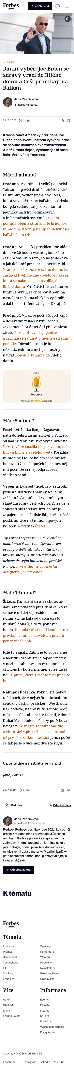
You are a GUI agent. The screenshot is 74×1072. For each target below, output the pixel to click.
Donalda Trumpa (29, 355)
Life (5, 968)
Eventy (44, 999)
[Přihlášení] (58, 6)
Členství (45, 1005)
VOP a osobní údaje (52, 1026)
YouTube (58, 1062)
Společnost (10, 957)
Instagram (30, 1062)
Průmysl (8, 951)
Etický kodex (47, 1032)
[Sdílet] (63, 120)
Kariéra (44, 1015)
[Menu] (67, 6)
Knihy (6, 1010)
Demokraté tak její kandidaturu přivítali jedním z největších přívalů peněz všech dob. (36, 635)
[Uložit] (69, 120)
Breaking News (49, 973)
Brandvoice (47, 978)
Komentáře (47, 951)
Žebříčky (8, 978)
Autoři (6, 999)
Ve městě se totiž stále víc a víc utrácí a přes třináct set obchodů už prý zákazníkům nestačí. (35, 732)
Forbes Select (11, 1015)
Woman (45, 957)
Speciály (45, 946)
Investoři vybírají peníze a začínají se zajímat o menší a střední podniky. (35, 338)
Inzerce (44, 1010)
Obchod (8, 1005)
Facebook (9, 1062)
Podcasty (46, 962)
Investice (8, 946)
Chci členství (40, 6)
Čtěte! (40, 526)
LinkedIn (44, 1062)
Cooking (8, 973)
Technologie (10, 962)
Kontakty (45, 1021)
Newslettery (47, 968)
